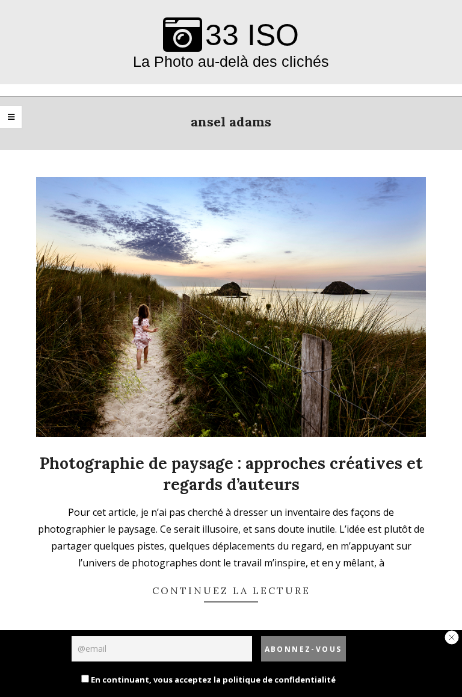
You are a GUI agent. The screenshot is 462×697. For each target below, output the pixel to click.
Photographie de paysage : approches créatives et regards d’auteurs (231, 473)
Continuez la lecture (231, 590)
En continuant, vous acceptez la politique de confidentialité (212, 679)
